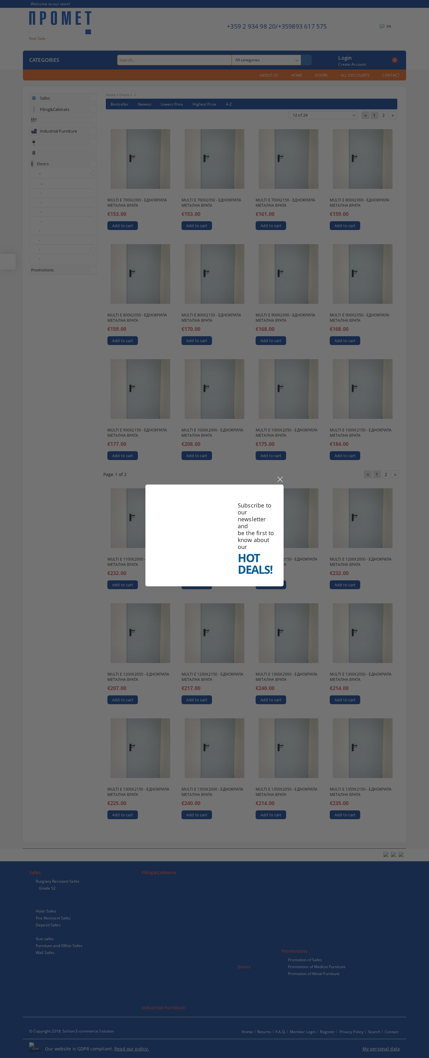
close (280, 479)
